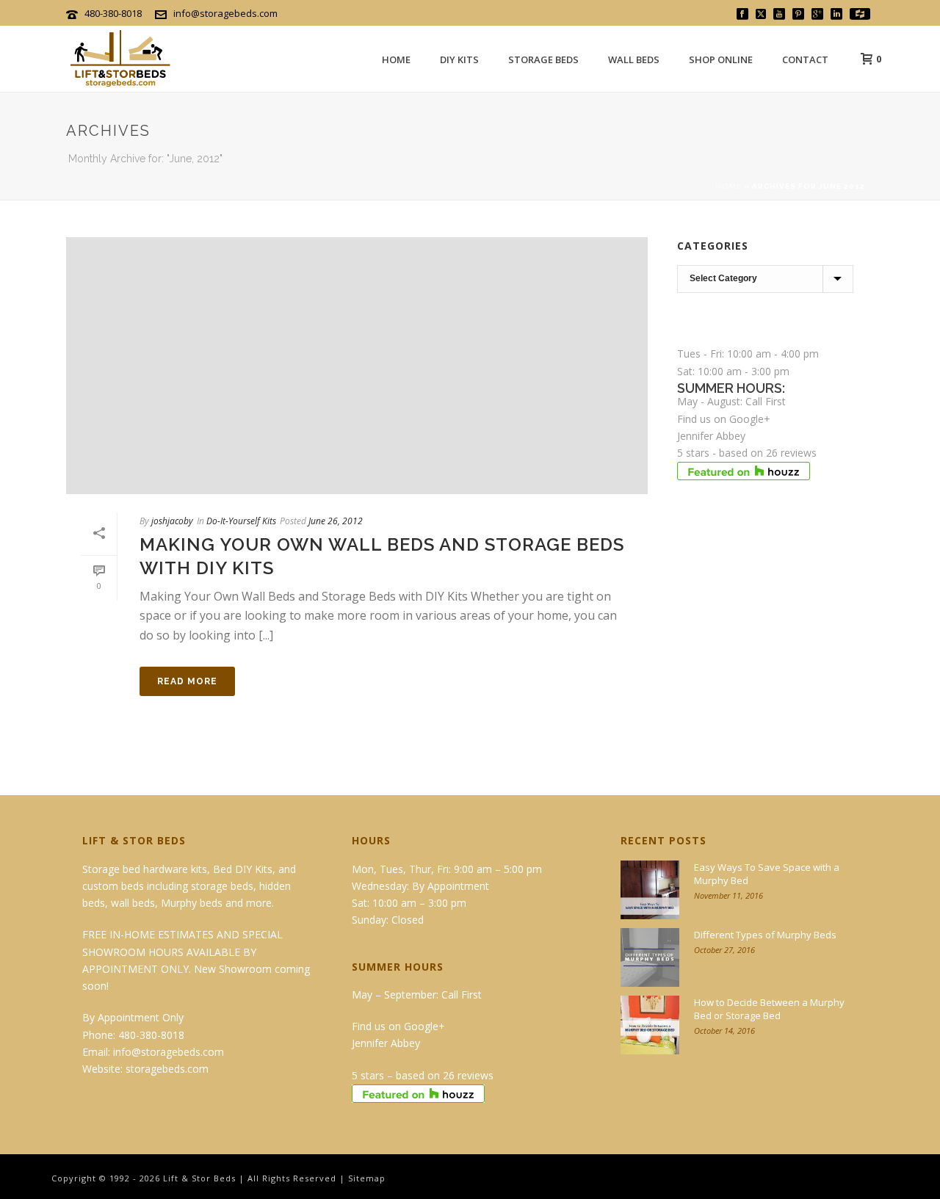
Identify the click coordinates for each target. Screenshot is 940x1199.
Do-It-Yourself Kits (241, 521)
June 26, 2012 (335, 521)
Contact (805, 59)
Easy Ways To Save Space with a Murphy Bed (766, 874)
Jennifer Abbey (711, 436)
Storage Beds (543, 59)
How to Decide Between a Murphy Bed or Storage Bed (769, 1009)
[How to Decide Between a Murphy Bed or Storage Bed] (650, 1025)
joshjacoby (172, 521)
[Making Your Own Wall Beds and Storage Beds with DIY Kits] (357, 365)
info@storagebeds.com (225, 13)
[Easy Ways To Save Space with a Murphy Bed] (650, 890)
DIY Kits (459, 59)
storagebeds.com (167, 1069)
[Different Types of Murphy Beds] (650, 957)
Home (396, 59)
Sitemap (367, 1178)
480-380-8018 (113, 13)
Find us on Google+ (723, 419)
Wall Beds (633, 59)
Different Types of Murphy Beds (765, 934)
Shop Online (721, 59)
